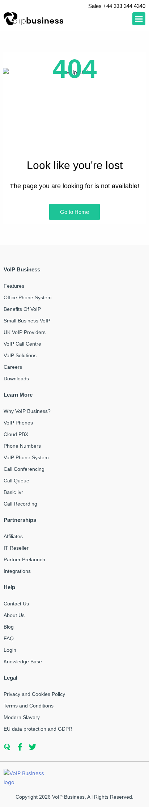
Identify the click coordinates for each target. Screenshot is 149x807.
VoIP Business (68, 797)
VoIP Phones (18, 423)
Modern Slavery (22, 717)
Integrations (17, 571)
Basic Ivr (13, 492)
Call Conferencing (24, 469)
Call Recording (20, 504)
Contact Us (16, 604)
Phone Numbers (22, 446)
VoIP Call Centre (22, 344)
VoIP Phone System (26, 457)
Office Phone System (28, 297)
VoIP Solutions (20, 355)
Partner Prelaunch (24, 559)
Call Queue (16, 480)
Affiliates (13, 536)
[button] (138, 18)
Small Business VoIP (27, 321)
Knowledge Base (23, 661)
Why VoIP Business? (27, 411)
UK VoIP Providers (25, 332)
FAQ (9, 638)
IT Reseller (16, 548)
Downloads (16, 378)
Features (14, 286)
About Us (14, 615)
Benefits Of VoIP (22, 309)
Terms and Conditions (29, 706)
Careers (13, 367)
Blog (9, 627)
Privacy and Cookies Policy (34, 694)
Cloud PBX (16, 434)
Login (10, 650)
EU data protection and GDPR (38, 729)
